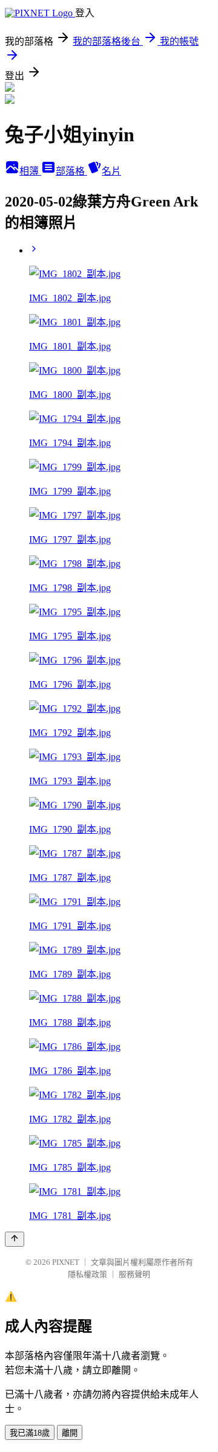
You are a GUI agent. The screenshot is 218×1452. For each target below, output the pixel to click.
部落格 (71, 171)
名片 (111, 171)
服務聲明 (134, 1274)
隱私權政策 (87, 1274)
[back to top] (14, 1239)
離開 (70, 1433)
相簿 (30, 171)
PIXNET (65, 1262)
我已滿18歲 (30, 1433)
